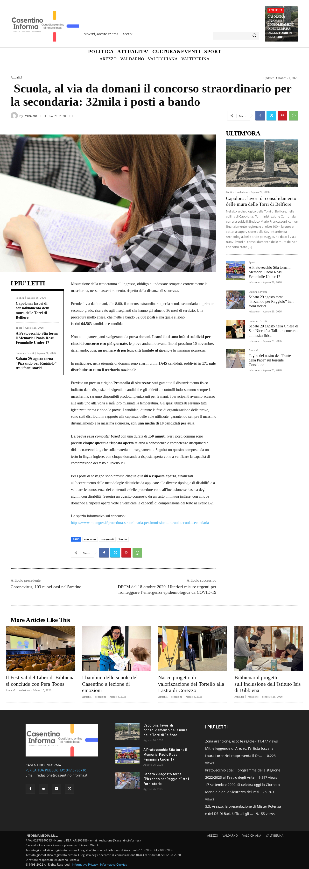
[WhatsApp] (293, 115)
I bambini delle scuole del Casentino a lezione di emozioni (110, 683)
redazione (31, 115)
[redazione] (15, 115)
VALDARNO (230, 836)
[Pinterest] (282, 115)
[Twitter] (271, 115)
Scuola (123, 539)
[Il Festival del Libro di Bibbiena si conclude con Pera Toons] (40, 648)
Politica (276, 10)
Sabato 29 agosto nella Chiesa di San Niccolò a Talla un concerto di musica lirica (273, 330)
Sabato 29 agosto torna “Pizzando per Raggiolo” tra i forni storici (36, 363)
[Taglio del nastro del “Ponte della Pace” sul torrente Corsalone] (235, 358)
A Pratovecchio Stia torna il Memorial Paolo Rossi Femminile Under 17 (37, 338)
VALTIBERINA (274, 836)
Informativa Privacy (85, 864)
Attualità (16, 77)
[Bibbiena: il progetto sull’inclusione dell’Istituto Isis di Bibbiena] (268, 648)
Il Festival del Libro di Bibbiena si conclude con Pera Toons (40, 680)
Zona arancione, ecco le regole (229, 741)
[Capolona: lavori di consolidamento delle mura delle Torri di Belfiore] (262, 163)
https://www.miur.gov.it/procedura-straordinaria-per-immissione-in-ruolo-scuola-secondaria (140, 523)
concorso (90, 539)
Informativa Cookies (113, 864)
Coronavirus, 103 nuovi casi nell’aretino (46, 586)
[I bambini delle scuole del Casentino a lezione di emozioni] (116, 648)
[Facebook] (260, 115)
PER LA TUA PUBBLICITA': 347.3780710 (56, 770)
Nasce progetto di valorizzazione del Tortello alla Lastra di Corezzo (191, 683)
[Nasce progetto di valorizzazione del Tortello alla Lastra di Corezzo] (192, 648)
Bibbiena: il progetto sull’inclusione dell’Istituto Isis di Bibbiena (267, 683)
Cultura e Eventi (25, 353)
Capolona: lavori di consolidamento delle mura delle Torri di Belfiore (280, 27)
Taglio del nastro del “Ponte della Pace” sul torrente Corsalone (270, 360)
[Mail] (43, 789)
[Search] (254, 36)
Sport (19, 327)
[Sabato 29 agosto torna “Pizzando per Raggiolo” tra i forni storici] (235, 299)
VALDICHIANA (251, 836)
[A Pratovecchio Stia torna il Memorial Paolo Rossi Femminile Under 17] (235, 270)
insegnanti (107, 539)
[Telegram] (56, 789)
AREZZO (212, 836)
